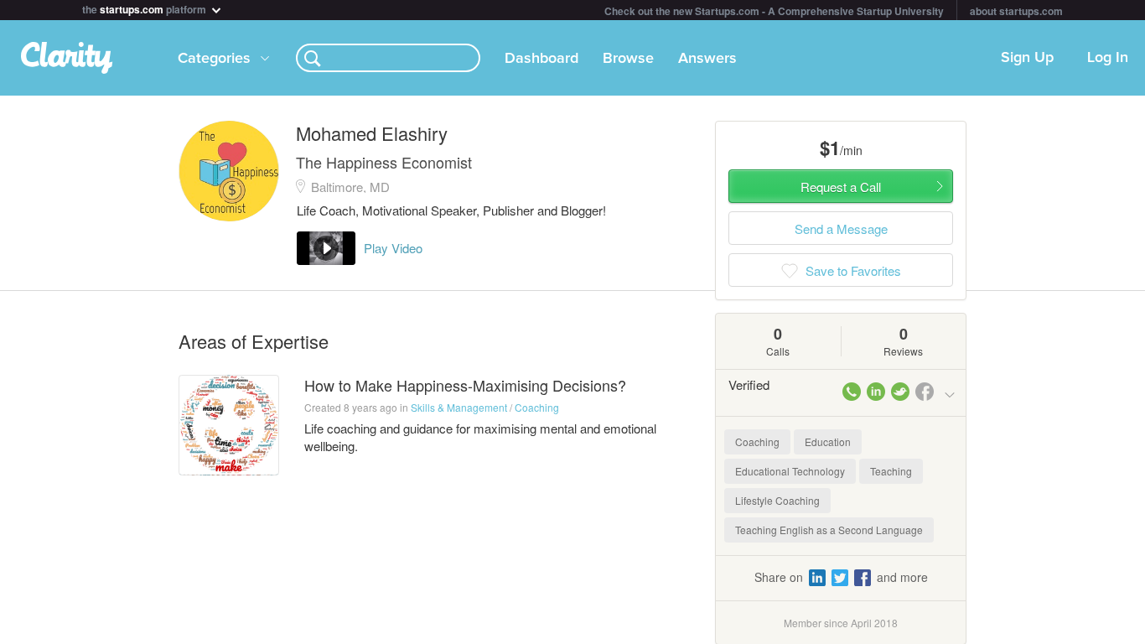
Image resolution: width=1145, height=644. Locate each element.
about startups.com (1016, 10)
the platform (145, 8)
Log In (1107, 57)
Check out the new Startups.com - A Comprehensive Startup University (774, 10)
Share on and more (841, 577)
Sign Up (1027, 57)
